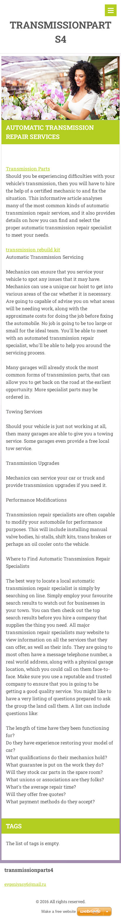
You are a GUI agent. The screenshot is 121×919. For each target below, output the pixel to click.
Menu (111, 10)
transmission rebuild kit (33, 249)
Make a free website (58, 911)
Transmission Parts (28, 168)
